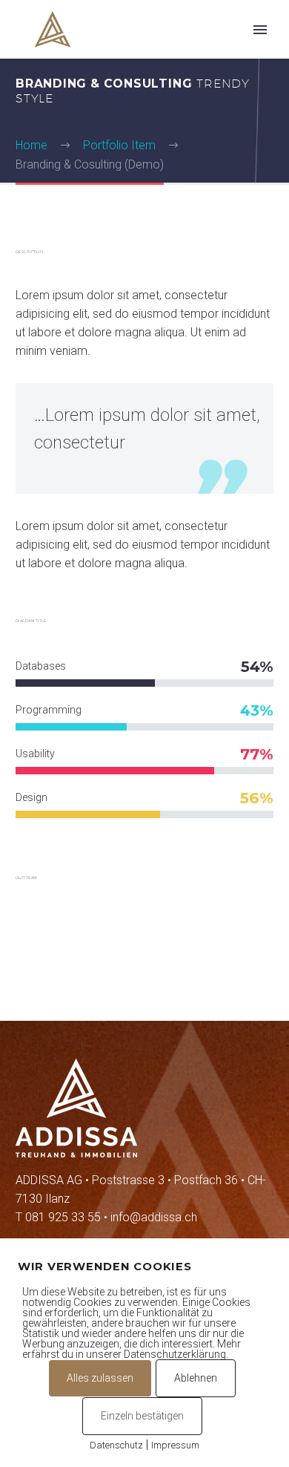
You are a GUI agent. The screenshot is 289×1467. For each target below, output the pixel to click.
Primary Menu (260, 30)
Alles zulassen (100, 1378)
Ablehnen (195, 1378)
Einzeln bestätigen (142, 1416)
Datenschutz (116, 1445)
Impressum (175, 1445)
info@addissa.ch (153, 1217)
